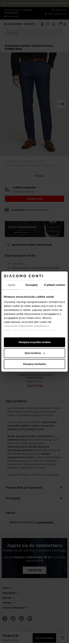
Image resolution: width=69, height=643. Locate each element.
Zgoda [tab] (11, 284)
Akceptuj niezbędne (34, 364)
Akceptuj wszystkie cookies (34, 342)
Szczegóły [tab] (31, 284)
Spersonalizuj (33, 353)
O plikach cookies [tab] (54, 284)
